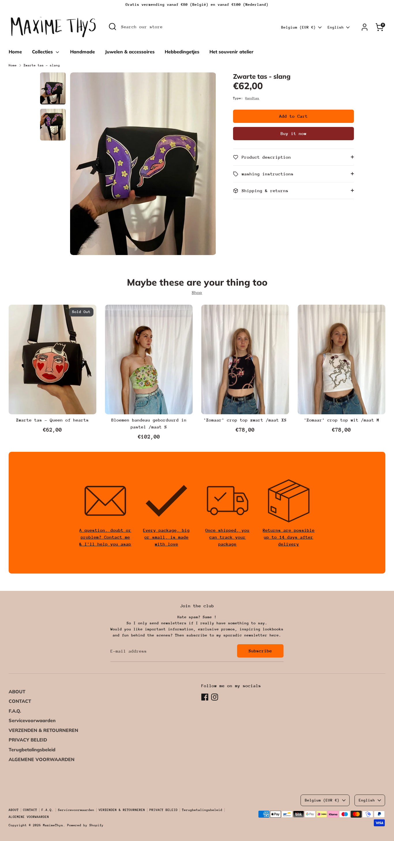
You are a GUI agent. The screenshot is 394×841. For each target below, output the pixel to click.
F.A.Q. (15, 711)
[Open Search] (112, 26)
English (336, 27)
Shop (197, 292)
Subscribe (260, 650)
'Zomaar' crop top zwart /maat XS (245, 419)
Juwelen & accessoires (130, 52)
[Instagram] (214, 697)
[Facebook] (204, 697)
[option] (143, 165)
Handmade (82, 52)
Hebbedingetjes (182, 52)
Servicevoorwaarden (32, 720)
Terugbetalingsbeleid (32, 749)
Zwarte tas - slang (42, 65)
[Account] (364, 27)
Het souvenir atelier (231, 52)
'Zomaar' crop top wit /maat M (341, 419)
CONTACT (20, 701)
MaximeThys (53, 825)
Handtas (252, 98)
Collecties (43, 52)
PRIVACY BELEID (28, 740)
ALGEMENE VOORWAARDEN (41, 759)
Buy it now (294, 133)
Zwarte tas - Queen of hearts (52, 419)
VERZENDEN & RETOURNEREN (43, 730)
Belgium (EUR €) (298, 27)
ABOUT (17, 691)
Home (15, 52)
